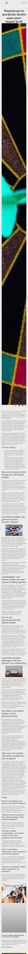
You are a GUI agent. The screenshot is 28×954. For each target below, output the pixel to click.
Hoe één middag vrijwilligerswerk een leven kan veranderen (13, 936)
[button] (22, 3)
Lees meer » (7, 947)
